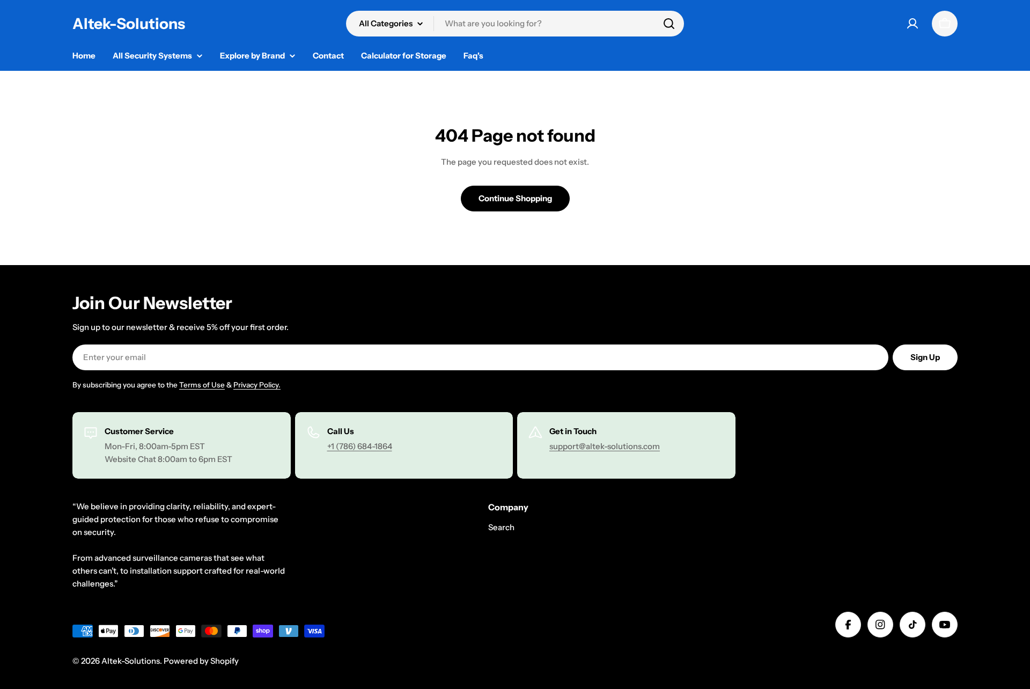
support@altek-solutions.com (604, 446)
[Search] (669, 23)
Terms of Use (202, 384)
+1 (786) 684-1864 (359, 446)
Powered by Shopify (201, 661)
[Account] (912, 23)
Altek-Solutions (128, 23)
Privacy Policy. (257, 384)
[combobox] (515, 23)
